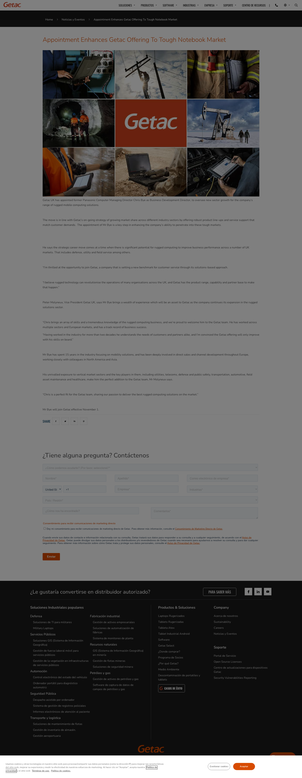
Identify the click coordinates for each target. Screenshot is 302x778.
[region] (151, 766)
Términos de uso (41, 770)
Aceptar (244, 766)
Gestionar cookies (219, 766)
